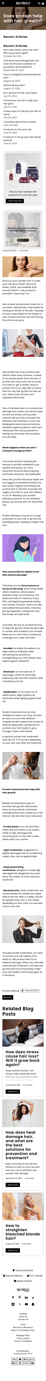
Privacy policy (23, 1338)
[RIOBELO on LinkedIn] (26, 1298)
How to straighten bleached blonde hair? (23, 1232)
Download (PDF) (31, 991)
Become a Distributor (23, 1327)
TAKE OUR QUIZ (15, 201)
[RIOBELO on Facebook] (13, 1298)
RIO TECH (28, 1353)
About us (23, 1316)
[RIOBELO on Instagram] (13, 1305)
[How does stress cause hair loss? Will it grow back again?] (23, 1033)
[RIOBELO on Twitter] (19, 1304)
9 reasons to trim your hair (17, 129)
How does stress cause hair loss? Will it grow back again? (23, 1058)
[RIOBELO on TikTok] (33, 1298)
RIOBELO (26, 1351)
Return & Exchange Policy (23, 1330)
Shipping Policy (23, 1335)
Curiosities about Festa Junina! (19, 121)
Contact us (23, 1319)
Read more (13, 1091)
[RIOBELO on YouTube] (26, 1305)
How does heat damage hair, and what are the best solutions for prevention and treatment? (21, 63)
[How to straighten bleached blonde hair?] (23, 1206)
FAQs (23, 1324)
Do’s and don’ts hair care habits (20, 92)
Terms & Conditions (23, 1341)
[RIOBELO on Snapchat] (33, 1305)
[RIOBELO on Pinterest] (19, 1298)
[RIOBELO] (23, 3)
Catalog (23, 1313)
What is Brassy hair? (14, 85)
